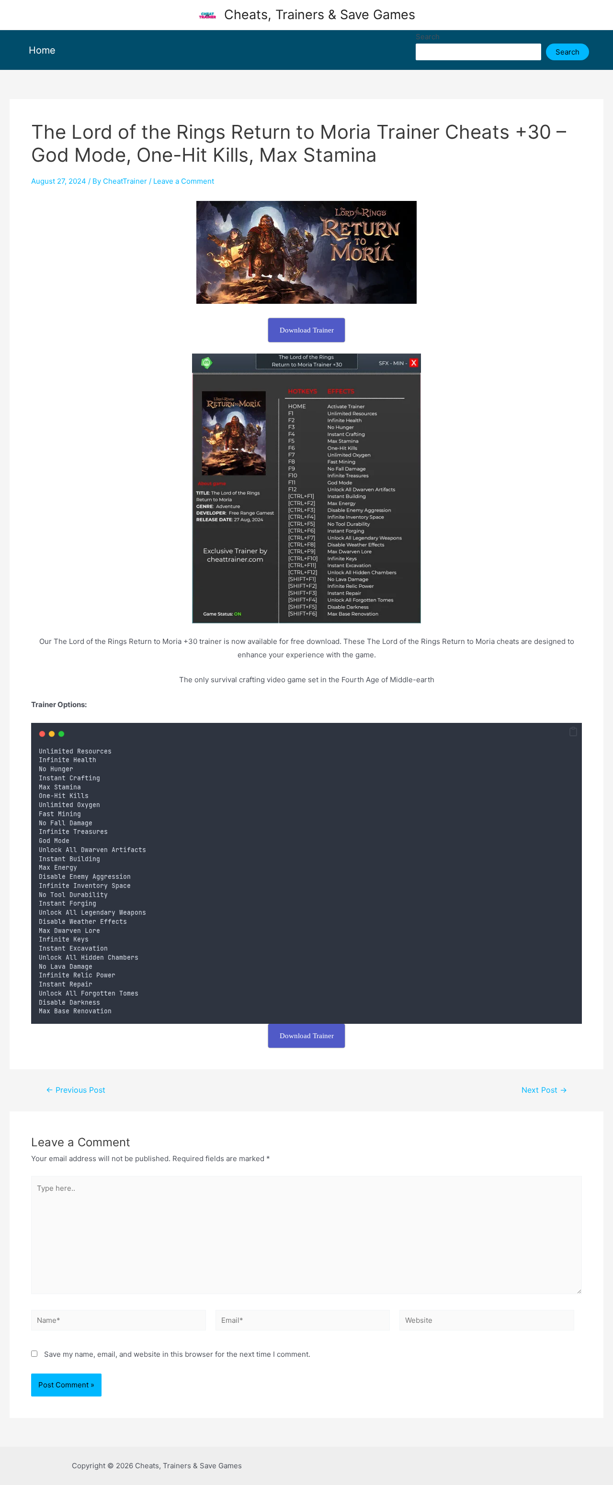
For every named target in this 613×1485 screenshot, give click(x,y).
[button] (573, 732)
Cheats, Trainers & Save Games (319, 14)
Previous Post (75, 1090)
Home (42, 50)
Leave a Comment (183, 181)
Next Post (544, 1090)
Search (428, 36)
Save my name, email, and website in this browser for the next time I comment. (177, 1354)
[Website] (486, 1321)
